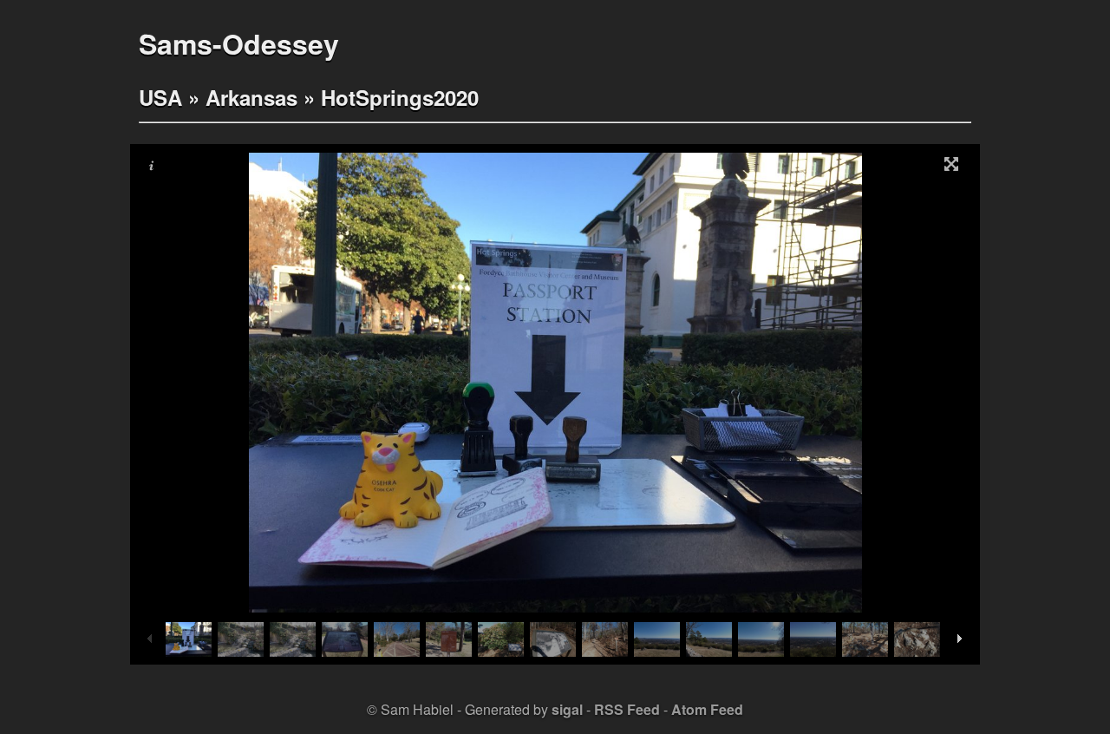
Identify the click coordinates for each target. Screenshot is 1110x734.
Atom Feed (707, 709)
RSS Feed (627, 709)
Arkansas (251, 97)
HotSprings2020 (400, 97)
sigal (567, 709)
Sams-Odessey (239, 43)
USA (160, 97)
